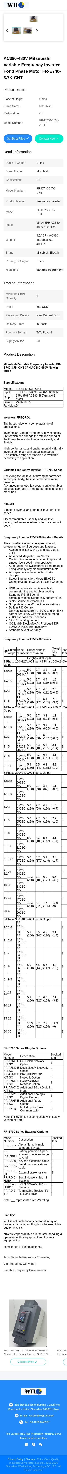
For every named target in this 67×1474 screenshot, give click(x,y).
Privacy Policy (15, 1459)
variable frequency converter (30, 1257)
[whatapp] (26, 1444)
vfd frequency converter (19, 1263)
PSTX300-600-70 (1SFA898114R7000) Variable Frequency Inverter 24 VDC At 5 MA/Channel (27, 1352)
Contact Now (47, 138)
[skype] (33, 1444)
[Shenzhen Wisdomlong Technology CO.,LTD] (16, 4)
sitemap (30, 1459)
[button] (9, 1329)
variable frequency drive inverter (25, 1270)
